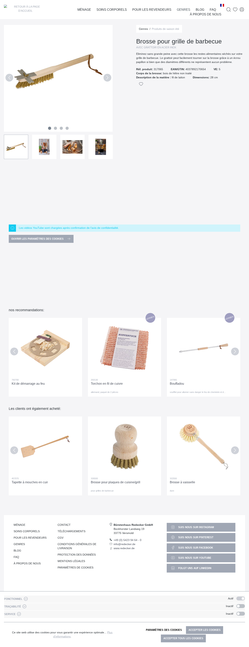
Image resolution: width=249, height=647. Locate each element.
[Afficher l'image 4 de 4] (67, 128)
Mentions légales (71, 561)
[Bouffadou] (203, 348)
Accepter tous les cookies (183, 638)
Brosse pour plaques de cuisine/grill (115, 482)
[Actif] (240, 598)
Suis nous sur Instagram (195, 527)
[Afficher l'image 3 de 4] (61, 128)
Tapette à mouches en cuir (30, 482)
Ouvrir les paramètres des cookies (37, 238)
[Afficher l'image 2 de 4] (55, 128)
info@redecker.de (124, 544)
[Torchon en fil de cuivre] (124, 348)
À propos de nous (27, 563)
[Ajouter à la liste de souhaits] (141, 84)
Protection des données (77, 554)
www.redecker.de (124, 548)
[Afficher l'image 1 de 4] (49, 128)
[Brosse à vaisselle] (203, 446)
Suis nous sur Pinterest (195, 537)
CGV (60, 537)
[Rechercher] (228, 9)
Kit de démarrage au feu (28, 383)
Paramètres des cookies (164, 629)
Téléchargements (71, 531)
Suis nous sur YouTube (194, 557)
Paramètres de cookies (75, 567)
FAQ (16, 557)
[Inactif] (240, 606)
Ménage (19, 524)
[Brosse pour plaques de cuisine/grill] (124, 446)
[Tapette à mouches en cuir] (45, 446)
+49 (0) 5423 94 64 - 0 (127, 540)
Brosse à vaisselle (182, 482)
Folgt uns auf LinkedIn (194, 568)
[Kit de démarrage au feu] (45, 348)
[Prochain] (107, 78)
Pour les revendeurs (30, 537)
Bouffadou (177, 383)
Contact (64, 524)
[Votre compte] (241, 9)
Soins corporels (27, 531)
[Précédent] (9, 78)
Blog (17, 550)
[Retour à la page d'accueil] (25, 9)
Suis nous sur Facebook (195, 547)
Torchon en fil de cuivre (107, 383)
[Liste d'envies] (235, 9)
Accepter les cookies (205, 629)
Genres (19, 544)
